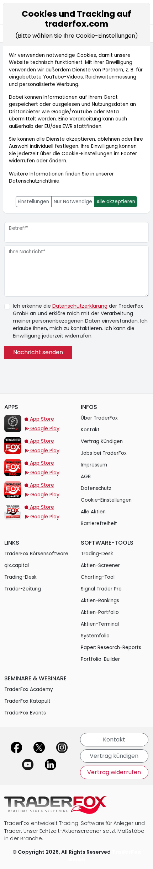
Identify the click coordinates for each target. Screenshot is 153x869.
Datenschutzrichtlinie (34, 181)
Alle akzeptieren (115, 201)
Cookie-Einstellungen (87, 153)
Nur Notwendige (73, 201)
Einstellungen (33, 201)
